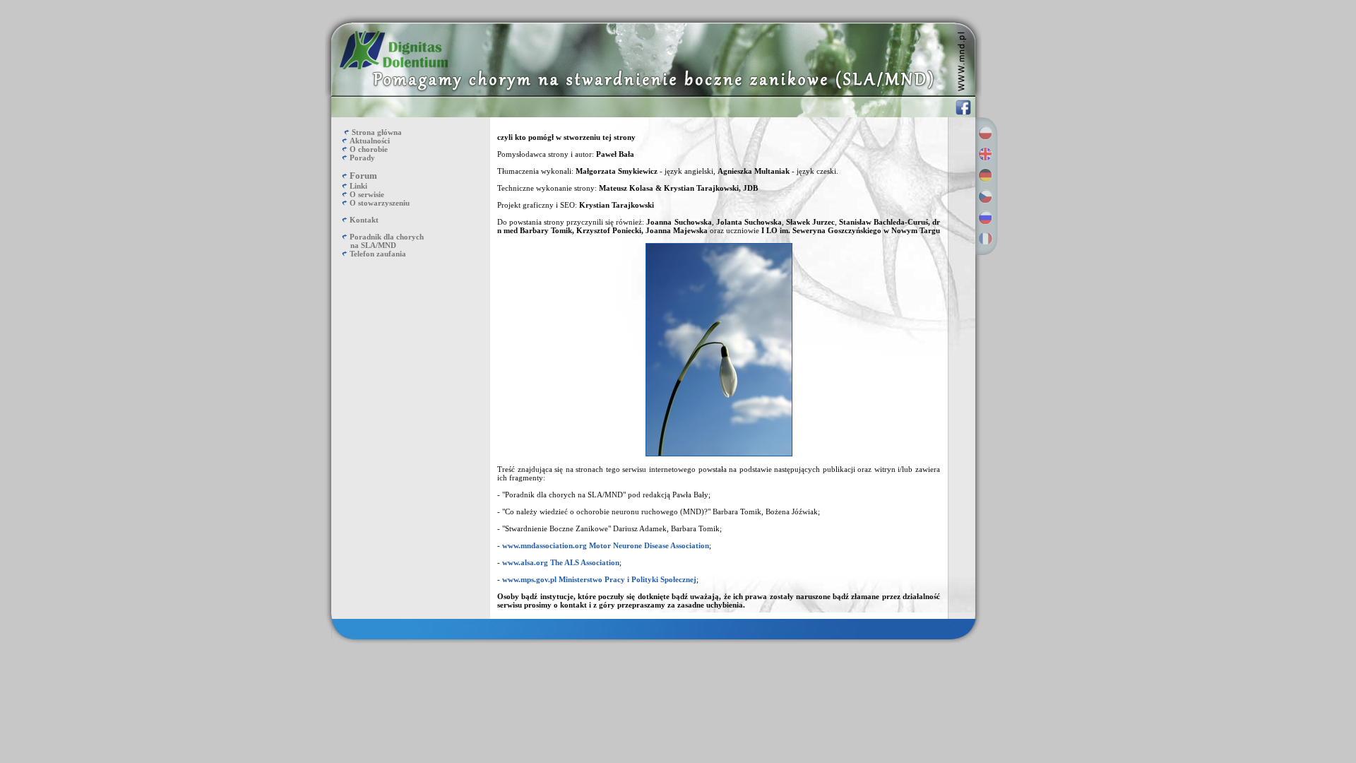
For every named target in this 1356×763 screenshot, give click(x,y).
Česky (985, 196)
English (985, 154)
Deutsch (985, 175)
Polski (985, 133)
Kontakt (364, 219)
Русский (985, 218)
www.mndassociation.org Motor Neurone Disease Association (605, 545)
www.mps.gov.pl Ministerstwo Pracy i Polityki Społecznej (599, 579)
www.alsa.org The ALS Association (560, 562)
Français (985, 239)
